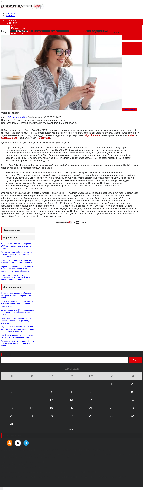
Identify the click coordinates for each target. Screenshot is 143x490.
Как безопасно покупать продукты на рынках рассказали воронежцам (17, 336)
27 (71, 415)
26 (51, 415)
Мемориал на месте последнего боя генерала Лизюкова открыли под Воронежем (17, 320)
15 (111, 400)
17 (11, 408)
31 (11, 423)
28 (90, 415)
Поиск (6, 354)
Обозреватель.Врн (17, 117)
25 (31, 415)
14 (90, 400)
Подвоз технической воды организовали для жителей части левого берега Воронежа (15, 277)
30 (132, 415)
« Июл (70, 429)
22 (111, 408)
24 (11, 415)
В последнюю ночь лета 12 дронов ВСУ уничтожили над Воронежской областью (16, 246)
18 (31, 408)
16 (132, 400)
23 (132, 408)
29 (111, 415)
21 (90, 408)
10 (11, 400)
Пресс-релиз (129, 110)
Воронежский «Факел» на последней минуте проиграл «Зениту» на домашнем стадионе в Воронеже (17, 268)
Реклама (10, 15)
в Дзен (79, 222)
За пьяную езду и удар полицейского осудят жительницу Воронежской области (17, 343)
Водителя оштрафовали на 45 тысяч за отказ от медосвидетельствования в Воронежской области (17, 329)
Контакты (10, 13)
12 (51, 400)
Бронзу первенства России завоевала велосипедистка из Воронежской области (17, 312)
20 (71, 408)
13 (71, 400)
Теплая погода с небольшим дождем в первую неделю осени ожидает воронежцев (17, 254)
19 (51, 408)
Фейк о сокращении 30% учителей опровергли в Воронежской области (16, 261)
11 (31, 400)
